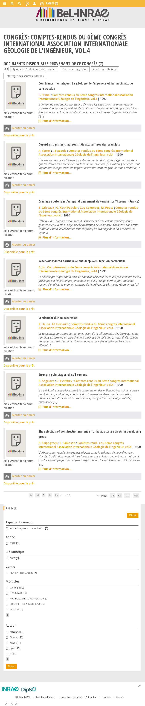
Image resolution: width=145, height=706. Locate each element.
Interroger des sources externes (25, 76)
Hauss (14, 642)
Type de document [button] (19, 522)
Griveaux (15, 637)
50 (119, 495)
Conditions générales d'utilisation (78, 697)
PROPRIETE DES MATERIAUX (26, 604)
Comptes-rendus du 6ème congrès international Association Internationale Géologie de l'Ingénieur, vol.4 (86, 97)
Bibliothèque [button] (15, 552)
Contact (120, 697)
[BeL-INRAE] (72, 14)
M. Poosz (107, 208)
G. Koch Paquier (67, 208)
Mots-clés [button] (12, 581)
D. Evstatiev (64, 381)
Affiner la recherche (105, 69)
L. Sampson (67, 443)
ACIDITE (14, 609)
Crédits (107, 697)
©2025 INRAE (23, 697)
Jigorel (13, 648)
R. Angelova (46, 381)
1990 (13, 543)
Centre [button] (11, 567)
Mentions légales (45, 697)
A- (6, 704)
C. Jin (42, 267)
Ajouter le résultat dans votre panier (34, 69)
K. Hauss (44, 324)
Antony (14, 558)
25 (112, 495)
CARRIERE (15, 587)
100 (127, 495)
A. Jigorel (44, 151)
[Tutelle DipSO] (28, 689)
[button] (7, 128)
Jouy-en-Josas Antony (22, 572)
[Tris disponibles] (6, 69)
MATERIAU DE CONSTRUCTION (27, 598)
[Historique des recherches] (27, 3)
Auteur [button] (11, 625)
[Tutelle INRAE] (10, 689)
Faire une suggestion (74, 69)
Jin (11, 653)
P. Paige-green (48, 443)
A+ (17, 704)
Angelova (15, 631)
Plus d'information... (57, 121)
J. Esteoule (59, 151)
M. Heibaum (60, 324)
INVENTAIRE (17, 593)
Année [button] (10, 537)
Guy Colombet (89, 208)
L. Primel (44, 95)
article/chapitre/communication (27, 528)
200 (136, 495)
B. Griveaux (46, 208)
